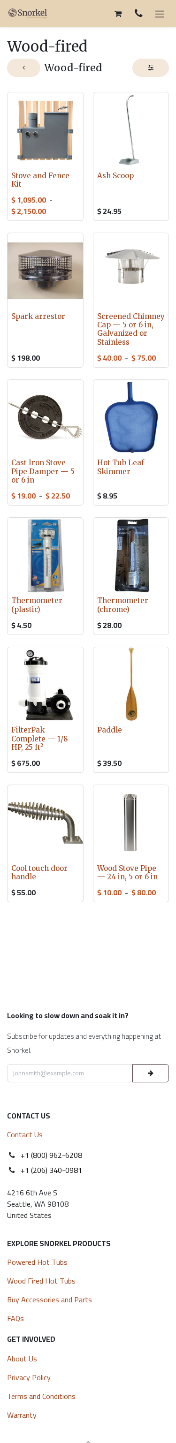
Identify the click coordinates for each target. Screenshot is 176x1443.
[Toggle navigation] (159, 13)
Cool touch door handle (39, 872)
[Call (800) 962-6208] (138, 13)
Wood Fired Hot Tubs (42, 1281)
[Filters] (150, 68)
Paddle (109, 729)
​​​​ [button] (150, 1073)
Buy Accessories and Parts (49, 1299)
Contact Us (25, 1134)
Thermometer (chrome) (122, 604)
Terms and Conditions (41, 1396)
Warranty (22, 1415)
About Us (22, 1359)
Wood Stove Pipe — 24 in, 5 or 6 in (127, 872)
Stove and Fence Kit (40, 180)
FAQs (15, 1318)
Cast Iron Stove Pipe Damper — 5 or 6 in (43, 471)
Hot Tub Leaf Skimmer (120, 467)
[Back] (23, 68)
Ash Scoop (115, 175)
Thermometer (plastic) (36, 604)
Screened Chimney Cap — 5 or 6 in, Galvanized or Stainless (131, 329)
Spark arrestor (38, 316)
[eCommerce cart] (117, 13)
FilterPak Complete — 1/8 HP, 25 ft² (39, 738)
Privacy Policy (29, 1377)
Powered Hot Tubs (38, 1262)
